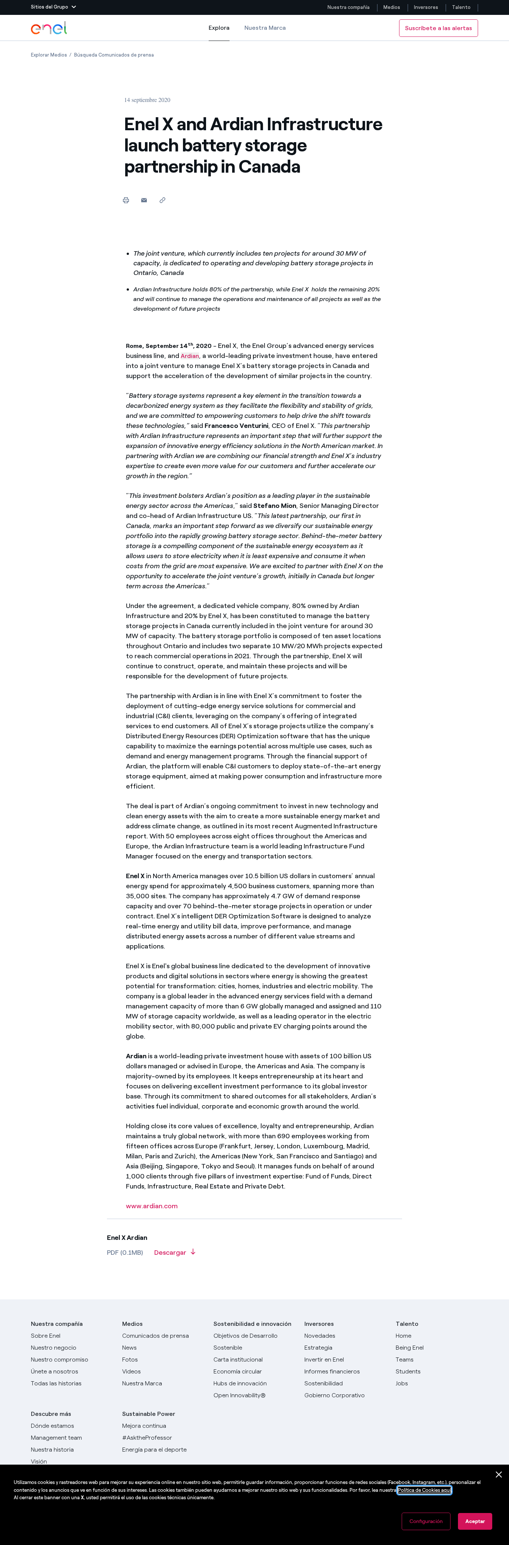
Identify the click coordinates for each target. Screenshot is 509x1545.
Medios (391, 7)
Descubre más (51, 1413)
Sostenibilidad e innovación (252, 1323)
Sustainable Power (148, 1413)
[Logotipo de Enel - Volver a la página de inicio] (49, 28)
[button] (53, 7)
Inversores (426, 7)
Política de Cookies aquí (424, 1490)
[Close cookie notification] (498, 1474)
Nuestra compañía (349, 7)
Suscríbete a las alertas (438, 28)
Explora (219, 32)
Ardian (190, 355)
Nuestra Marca (265, 27)
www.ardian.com (152, 1206)
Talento (462, 7)
